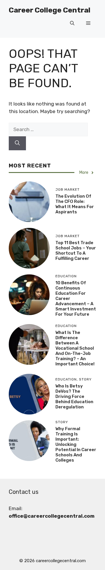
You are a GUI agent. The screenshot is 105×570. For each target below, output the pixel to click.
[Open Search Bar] (72, 23)
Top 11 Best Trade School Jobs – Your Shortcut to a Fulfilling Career (75, 250)
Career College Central (49, 10)
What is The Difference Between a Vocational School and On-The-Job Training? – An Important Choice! (74, 348)
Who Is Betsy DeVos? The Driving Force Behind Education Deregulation (74, 396)
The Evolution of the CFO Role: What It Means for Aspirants (74, 204)
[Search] (17, 143)
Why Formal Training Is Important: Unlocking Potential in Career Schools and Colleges (75, 444)
